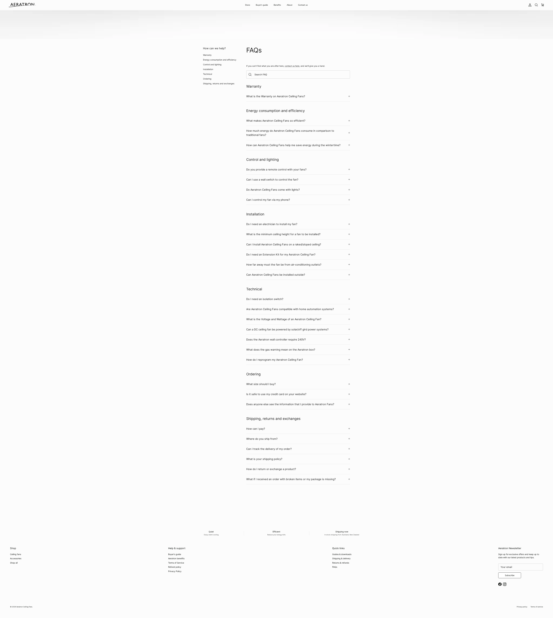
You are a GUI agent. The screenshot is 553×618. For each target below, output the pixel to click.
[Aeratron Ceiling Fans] (22, 5)
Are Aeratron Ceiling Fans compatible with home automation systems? (290, 309)
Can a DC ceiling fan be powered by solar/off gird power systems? (287, 329)
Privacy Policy (174, 571)
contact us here (292, 66)
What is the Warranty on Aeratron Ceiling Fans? (275, 96)
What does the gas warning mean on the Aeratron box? (280, 349)
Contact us (303, 5)
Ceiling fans (15, 554)
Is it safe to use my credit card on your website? (276, 394)
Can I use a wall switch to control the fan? (272, 179)
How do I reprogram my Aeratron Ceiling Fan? (274, 359)
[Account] (529, 5)
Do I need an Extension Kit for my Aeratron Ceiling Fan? (280, 254)
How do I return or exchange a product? (271, 469)
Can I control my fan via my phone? (268, 199)
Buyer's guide (262, 5)
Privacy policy (522, 607)
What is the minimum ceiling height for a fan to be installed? (283, 234)
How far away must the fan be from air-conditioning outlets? (283, 264)
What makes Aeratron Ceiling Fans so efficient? (275, 120)
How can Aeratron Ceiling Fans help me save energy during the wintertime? (293, 145)
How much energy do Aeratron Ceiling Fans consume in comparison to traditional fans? (290, 132)
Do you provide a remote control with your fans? (276, 169)
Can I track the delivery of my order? (269, 448)
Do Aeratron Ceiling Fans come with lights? (273, 189)
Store (247, 5)
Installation (208, 69)
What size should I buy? (261, 384)
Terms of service (537, 607)
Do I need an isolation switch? (264, 299)
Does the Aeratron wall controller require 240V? (276, 339)
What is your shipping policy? (264, 459)
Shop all (14, 563)
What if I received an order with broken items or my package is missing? (291, 479)
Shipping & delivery (341, 558)
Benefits (277, 5)
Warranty (207, 55)
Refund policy (174, 567)
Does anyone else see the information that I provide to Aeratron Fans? (290, 404)
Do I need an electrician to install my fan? (271, 224)
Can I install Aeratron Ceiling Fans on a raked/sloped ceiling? (283, 244)
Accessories (15, 558)
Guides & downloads (341, 554)
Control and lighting (212, 64)
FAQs (334, 567)
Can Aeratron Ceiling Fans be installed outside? (275, 274)
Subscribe (509, 575)
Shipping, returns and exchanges (218, 83)
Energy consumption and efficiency (219, 60)
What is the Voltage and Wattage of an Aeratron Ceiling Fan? (283, 319)
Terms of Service (176, 563)
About (289, 5)
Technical (207, 74)
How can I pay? (255, 428)
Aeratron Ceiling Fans (24, 607)
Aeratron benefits (176, 558)
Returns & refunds (340, 563)
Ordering (207, 79)
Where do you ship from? (262, 438)
